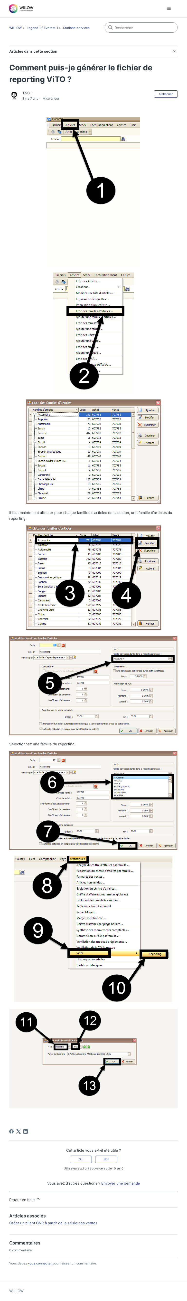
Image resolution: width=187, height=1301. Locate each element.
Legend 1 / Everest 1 (42, 28)
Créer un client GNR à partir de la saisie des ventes (53, 1223)
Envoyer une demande (120, 1183)
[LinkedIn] (25, 1131)
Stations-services (76, 28)
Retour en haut (22, 1199)
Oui (81, 1159)
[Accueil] (21, 8)
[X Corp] (18, 1131)
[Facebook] (11, 1131)
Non (106, 1159)
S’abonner (166, 94)
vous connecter (40, 1263)
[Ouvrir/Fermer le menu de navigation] (169, 9)
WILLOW (15, 28)
